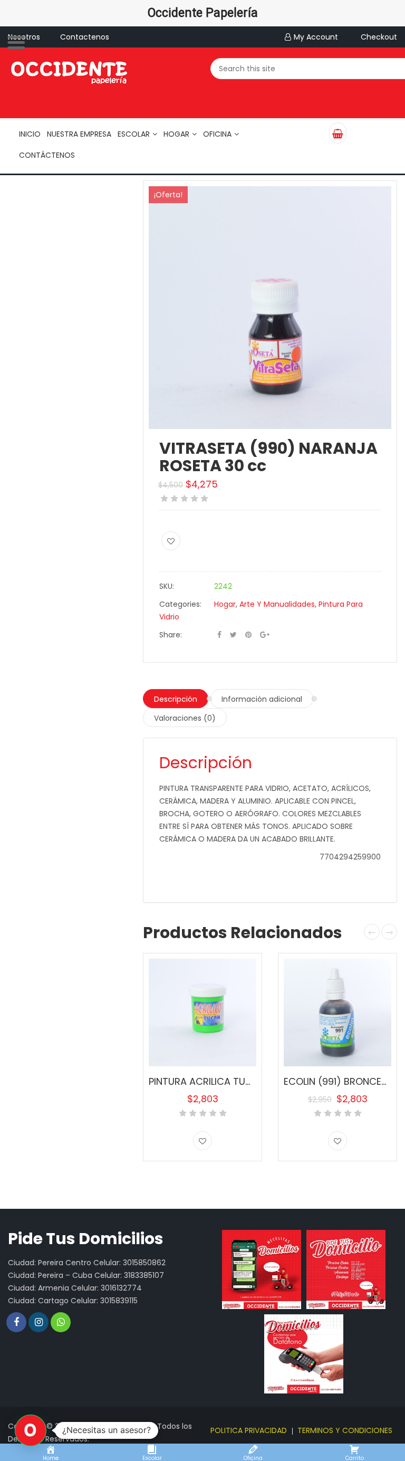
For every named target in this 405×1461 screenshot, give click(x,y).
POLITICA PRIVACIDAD (248, 1430)
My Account (316, 37)
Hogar (176, 134)
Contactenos (84, 37)
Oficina (217, 134)
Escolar (134, 134)
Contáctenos (47, 155)
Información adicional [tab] (261, 699)
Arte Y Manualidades (277, 604)
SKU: (166, 586)
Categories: (180, 604)
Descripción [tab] (175, 699)
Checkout (379, 37)
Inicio (30, 134)
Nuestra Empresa (79, 134)
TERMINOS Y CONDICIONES (344, 1430)
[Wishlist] (170, 540)
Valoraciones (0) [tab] (185, 718)
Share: (170, 634)
